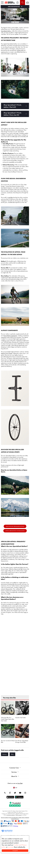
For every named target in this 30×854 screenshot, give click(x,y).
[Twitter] (15, 793)
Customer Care (14, 768)
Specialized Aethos (6, 31)
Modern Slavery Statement (23, 817)
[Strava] (5, 793)
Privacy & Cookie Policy (13, 817)
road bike (10, 197)
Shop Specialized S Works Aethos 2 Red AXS (12, 106)
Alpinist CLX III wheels (6, 353)
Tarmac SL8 (20, 50)
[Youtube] (20, 793)
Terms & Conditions (5, 817)
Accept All (15, 850)
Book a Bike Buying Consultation (15, 530)
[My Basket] (27, 2)
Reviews (4, 754)
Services (14, 772)
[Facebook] (10, 793)
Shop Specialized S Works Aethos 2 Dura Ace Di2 (12, 114)
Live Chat (20, 783)
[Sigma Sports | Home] (10, 2)
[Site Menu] (2, 2)
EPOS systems (18, 815)
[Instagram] (25, 793)
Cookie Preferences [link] (15, 819)
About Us (14, 776)
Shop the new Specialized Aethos (15, 526)
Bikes (12, 754)
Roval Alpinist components (10, 336)
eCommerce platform (10, 815)
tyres (17, 603)
